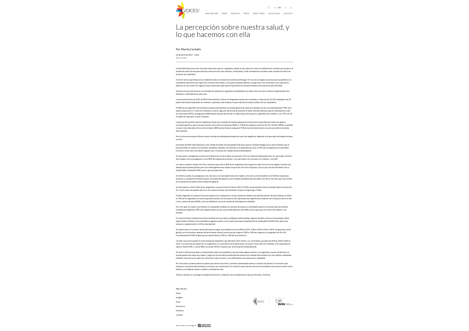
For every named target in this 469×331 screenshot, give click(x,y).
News (224, 13)
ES (275, 7)
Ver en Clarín (181, 58)
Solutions (274, 13)
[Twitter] (285, 8)
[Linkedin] (291, 8)
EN (279, 7)
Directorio (259, 13)
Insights (235, 13)
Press (246, 13)
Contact (288, 13)
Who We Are (211, 13)
